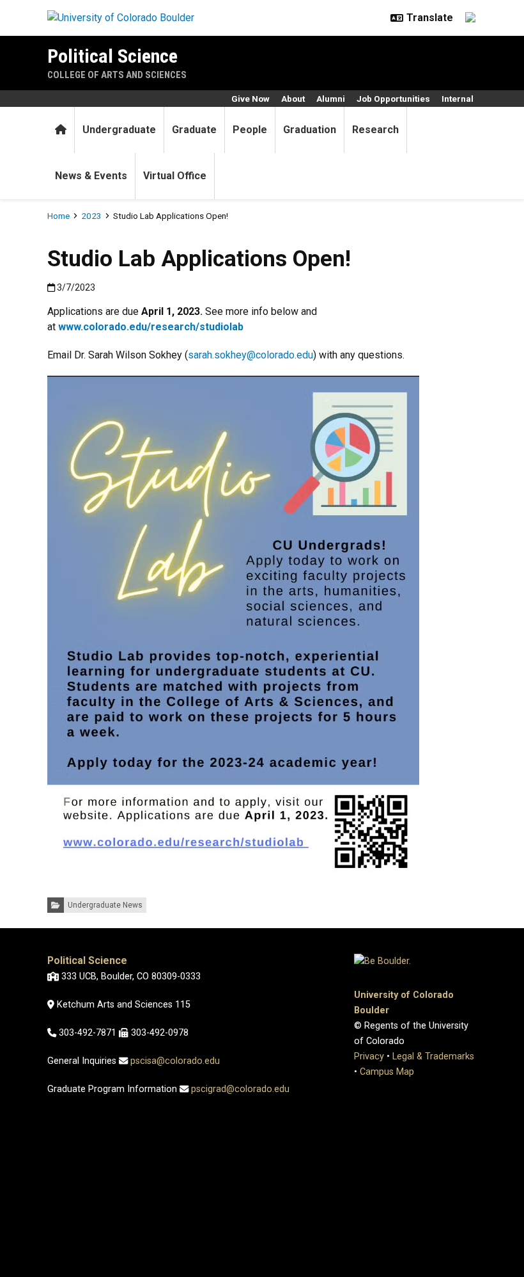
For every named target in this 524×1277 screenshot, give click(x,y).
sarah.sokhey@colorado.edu (250, 355)
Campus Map (387, 1071)
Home (58, 216)
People (250, 130)
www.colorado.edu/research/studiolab (150, 327)
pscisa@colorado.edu (175, 1061)
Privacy (369, 1056)
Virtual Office (174, 176)
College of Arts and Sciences (117, 75)
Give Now (250, 98)
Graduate (194, 130)
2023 (91, 216)
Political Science (112, 56)
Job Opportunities (393, 98)
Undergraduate (119, 130)
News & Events (91, 176)
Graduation (309, 130)
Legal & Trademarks (433, 1056)
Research (375, 130)
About (293, 98)
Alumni (330, 98)
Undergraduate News (105, 905)
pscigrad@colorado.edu (240, 1089)
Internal (458, 98)
